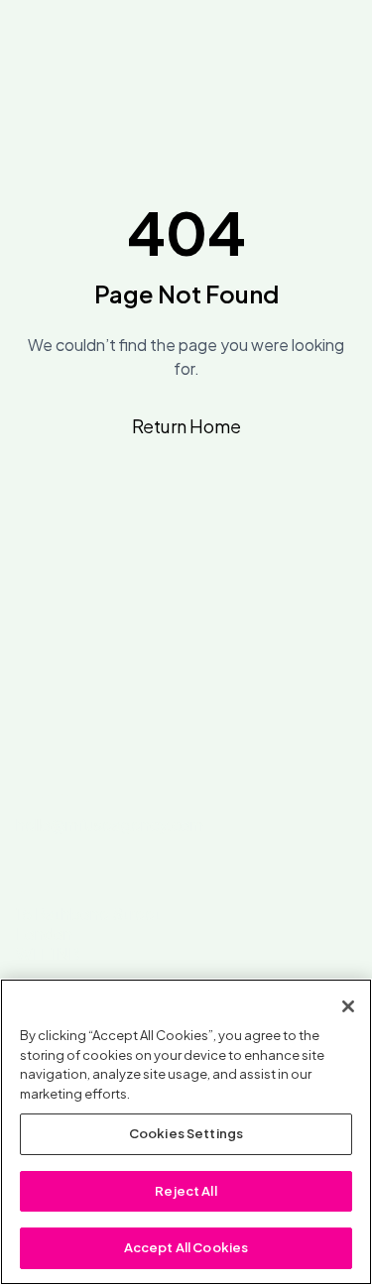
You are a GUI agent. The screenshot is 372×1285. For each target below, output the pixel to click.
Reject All (185, 1191)
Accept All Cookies (186, 1247)
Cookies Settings (186, 1133)
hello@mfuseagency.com (109, 824)
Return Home (186, 425)
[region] (186, 1132)
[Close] (348, 1006)
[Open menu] (340, 52)
